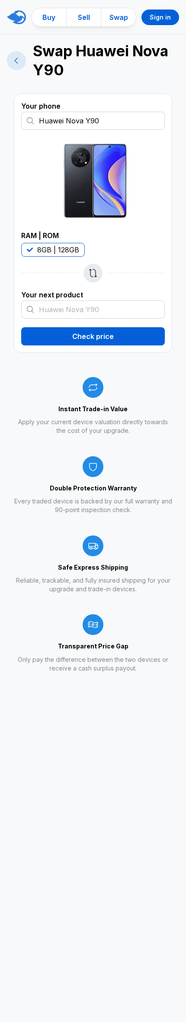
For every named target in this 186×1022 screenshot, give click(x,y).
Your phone (41, 106)
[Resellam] (16, 17)
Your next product (52, 294)
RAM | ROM (40, 235)
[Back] (16, 60)
